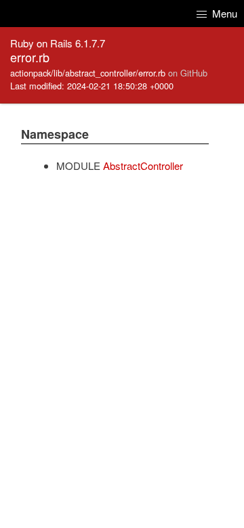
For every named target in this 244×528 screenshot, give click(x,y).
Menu (223, 13)
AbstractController (143, 165)
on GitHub (187, 72)
